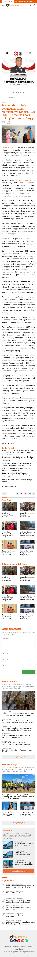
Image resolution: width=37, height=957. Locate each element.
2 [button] (16, 92)
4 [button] (20, 92)
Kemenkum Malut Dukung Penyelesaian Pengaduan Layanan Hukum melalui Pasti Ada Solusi (18, 459)
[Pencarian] (34, 5)
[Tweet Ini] (21, 493)
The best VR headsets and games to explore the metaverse (20, 894)
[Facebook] (11, 941)
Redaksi (8, 947)
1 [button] (13, 92)
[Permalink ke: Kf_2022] (3, 122)
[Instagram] (22, 941)
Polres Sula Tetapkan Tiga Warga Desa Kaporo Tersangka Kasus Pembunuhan (17, 464)
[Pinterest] (18, 941)
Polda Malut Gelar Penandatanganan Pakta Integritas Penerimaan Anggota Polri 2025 (20, 923)
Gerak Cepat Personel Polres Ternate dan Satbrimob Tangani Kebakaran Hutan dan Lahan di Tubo (18, 452)
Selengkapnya (18, 757)
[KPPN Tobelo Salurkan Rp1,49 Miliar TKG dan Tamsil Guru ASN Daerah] (9, 806)
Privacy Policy (26, 947)
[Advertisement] (18, 27)
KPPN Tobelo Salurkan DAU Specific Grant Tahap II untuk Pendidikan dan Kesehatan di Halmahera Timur (24, 854)
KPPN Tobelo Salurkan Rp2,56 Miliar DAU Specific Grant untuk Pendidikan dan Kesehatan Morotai (24, 844)
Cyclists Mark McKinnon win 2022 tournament (20, 908)
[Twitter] (15, 941)
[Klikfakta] (13, 5)
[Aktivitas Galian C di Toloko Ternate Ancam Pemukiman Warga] (27, 525)
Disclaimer (19, 949)
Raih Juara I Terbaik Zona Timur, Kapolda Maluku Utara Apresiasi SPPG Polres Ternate (24, 863)
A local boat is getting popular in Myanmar (19, 916)
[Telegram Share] (29, 493)
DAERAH (4, 102)
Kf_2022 (8, 122)
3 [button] (18, 92)
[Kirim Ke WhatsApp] (33, 493)
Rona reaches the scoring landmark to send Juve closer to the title (20, 886)
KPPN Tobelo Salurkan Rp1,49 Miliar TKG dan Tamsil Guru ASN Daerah (8, 814)
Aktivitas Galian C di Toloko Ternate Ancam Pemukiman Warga (16, 469)
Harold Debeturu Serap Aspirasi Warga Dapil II (17, 480)
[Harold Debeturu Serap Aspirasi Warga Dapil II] (27, 544)
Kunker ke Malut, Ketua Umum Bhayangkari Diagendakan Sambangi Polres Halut (16, 475)
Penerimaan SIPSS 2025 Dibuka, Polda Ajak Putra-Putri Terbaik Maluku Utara (19, 901)
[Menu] (3, 5)
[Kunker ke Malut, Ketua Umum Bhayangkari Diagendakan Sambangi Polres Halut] (9, 544)
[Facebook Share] (17, 493)
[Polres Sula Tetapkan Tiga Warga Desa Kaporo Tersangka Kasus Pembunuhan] (9, 525)
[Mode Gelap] (31, 5)
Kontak (16, 947)
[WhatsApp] (26, 941)
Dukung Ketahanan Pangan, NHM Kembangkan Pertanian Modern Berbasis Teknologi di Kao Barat (18, 796)
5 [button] (23, 92)
